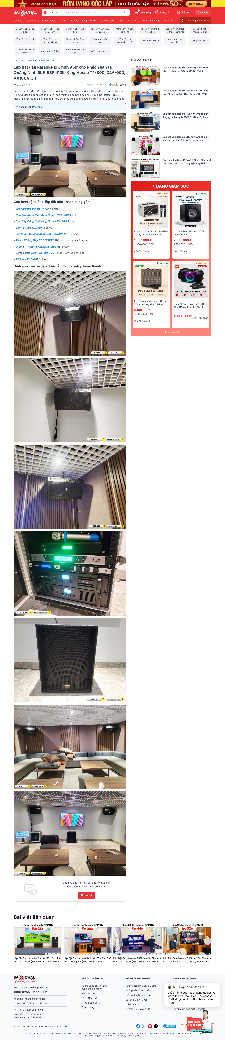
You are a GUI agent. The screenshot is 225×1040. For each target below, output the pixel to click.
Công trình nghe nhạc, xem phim (200, 30)
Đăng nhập (166, 12)
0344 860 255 (21, 1003)
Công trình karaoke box (75, 30)
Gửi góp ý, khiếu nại (136, 999)
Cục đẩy (73, 20)
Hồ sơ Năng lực (89, 998)
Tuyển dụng (87, 1007)
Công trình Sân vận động (25, 51)
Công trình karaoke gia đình (25, 30)
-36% (151, 244)
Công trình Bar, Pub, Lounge (75, 40)
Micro (62, 20)
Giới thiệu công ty (90, 993)
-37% (190, 244)
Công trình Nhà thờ (50, 51)
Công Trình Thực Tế (128, 20)
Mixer (93, 20)
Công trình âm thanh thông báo (150, 30)
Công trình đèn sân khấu (75, 51)
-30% (151, 313)
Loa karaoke (32, 20)
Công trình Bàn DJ (200, 40)
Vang (84, 20)
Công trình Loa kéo (150, 40)
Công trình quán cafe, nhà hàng (49, 40)
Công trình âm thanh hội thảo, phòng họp (175, 30)
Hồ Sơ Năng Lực (151, 20)
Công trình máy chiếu (100, 40)
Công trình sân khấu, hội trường (100, 30)
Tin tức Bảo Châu (90, 1002)
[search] (126, 12)
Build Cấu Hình (133, 1004)
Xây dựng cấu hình (195, 20)
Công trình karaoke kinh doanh (50, 30)
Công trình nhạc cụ (100, 51)
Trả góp (186, 12)
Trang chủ (18, 60)
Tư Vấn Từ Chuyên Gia (138, 1008)
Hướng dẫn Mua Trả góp (139, 995)
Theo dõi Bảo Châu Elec (96, 84)
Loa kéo (18, 20)
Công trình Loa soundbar (175, 40)
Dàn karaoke (49, 20)
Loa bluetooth (107, 20)
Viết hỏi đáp (86, 895)
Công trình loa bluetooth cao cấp (125, 40)
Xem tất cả (171, 332)
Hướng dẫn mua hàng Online (141, 985)
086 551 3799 (33, 1017)
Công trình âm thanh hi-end (24, 40)
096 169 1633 (33, 1014)
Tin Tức (168, 20)
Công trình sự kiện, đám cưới (125, 30)
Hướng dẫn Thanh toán (138, 990)
